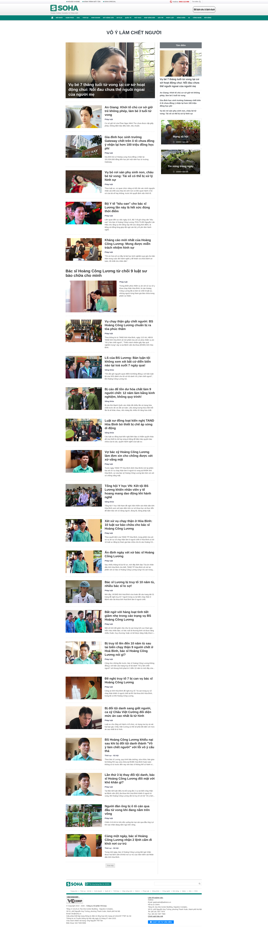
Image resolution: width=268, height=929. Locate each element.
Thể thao (137, 18)
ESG (78, 18)
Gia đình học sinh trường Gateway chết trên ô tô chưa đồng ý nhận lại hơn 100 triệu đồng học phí (129, 142)
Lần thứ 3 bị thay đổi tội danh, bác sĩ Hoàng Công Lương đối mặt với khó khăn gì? (130, 778)
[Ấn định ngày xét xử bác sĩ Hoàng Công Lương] (84, 562)
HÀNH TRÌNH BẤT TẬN (92, 2)
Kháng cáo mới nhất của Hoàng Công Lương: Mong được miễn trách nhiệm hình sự (128, 243)
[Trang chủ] (64, 9)
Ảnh (190, 891)
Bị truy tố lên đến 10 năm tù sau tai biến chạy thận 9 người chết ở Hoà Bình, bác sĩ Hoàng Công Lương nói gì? (129, 649)
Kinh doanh (95, 18)
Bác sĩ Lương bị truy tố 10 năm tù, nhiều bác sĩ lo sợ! (130, 584)
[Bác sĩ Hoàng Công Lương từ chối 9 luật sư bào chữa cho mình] (91, 296)
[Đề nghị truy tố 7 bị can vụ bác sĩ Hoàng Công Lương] (84, 688)
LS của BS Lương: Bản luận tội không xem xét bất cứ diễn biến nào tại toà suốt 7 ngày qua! (128, 361)
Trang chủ (73, 891)
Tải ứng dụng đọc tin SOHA (99, 884)
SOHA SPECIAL (110, 2)
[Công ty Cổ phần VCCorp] (100, 900)
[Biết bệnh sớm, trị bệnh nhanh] (204, 9)
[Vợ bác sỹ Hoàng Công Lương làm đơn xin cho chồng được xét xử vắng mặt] (84, 461)
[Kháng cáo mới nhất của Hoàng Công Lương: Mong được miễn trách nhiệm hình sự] (84, 249)
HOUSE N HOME (74, 2)
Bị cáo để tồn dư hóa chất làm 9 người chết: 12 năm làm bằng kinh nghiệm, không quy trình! (130, 392)
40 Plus (119, 18)
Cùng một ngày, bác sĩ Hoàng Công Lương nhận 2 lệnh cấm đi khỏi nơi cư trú (128, 839)
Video (184, 891)
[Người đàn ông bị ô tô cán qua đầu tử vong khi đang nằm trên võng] (84, 815)
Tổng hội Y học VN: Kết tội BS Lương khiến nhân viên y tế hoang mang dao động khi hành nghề (128, 491)
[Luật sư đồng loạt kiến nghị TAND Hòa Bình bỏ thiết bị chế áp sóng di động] (84, 430)
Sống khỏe (181, 18)
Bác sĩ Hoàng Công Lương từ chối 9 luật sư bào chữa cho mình (106, 273)
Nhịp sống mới (149, 18)
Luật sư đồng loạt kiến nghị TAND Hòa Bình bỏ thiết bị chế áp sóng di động (129, 424)
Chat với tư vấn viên (162, 922)
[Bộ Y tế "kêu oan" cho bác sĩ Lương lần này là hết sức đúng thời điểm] (84, 213)
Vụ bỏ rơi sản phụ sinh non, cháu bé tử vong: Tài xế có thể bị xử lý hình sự (129, 176)
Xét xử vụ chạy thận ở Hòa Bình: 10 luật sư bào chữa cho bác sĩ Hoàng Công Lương (128, 524)
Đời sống (207, 18)
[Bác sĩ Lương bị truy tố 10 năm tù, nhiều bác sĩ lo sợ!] (84, 591)
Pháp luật (170, 18)
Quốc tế (128, 18)
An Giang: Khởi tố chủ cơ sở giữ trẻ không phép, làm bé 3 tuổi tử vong (129, 110)
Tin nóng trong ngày (180, 166)
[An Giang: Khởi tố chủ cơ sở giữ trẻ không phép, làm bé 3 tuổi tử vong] (84, 116)
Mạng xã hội (180, 136)
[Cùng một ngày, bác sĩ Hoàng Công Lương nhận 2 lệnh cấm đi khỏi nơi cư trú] (84, 845)
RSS (196, 891)
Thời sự (85, 18)
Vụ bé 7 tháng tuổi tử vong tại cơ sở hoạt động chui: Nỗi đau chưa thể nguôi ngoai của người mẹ (106, 89)
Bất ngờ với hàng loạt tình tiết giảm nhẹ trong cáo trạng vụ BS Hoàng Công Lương (128, 615)
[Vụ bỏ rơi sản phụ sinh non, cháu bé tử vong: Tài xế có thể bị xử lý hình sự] (84, 181)
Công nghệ (197, 18)
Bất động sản (108, 18)
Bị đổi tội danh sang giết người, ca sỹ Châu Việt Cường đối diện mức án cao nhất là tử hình (128, 712)
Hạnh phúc (70, 18)
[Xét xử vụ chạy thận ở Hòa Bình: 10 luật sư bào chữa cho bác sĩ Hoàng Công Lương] (84, 530)
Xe (189, 18)
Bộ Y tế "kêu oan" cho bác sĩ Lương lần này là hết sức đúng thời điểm (127, 207)
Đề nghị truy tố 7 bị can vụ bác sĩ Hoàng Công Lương (129, 680)
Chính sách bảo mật (155, 916)
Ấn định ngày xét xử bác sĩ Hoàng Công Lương (129, 554)
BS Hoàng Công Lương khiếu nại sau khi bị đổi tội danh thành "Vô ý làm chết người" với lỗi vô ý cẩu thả (129, 745)
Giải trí (160, 18)
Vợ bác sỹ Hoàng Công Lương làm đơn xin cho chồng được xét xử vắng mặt (129, 455)
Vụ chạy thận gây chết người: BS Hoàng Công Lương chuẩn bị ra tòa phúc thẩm (129, 325)
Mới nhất (59, 18)
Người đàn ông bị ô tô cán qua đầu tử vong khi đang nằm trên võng (127, 809)
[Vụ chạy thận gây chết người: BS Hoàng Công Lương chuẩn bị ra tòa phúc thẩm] (84, 330)
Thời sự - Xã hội (112, 755)
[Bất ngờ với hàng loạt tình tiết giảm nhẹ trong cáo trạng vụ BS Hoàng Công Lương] (84, 621)
